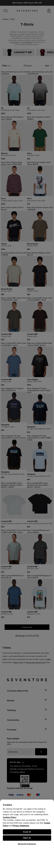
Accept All (27, 832)
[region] (27, 824)
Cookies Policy (9, 817)
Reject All (27, 838)
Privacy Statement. (21, 826)
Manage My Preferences (27, 844)
